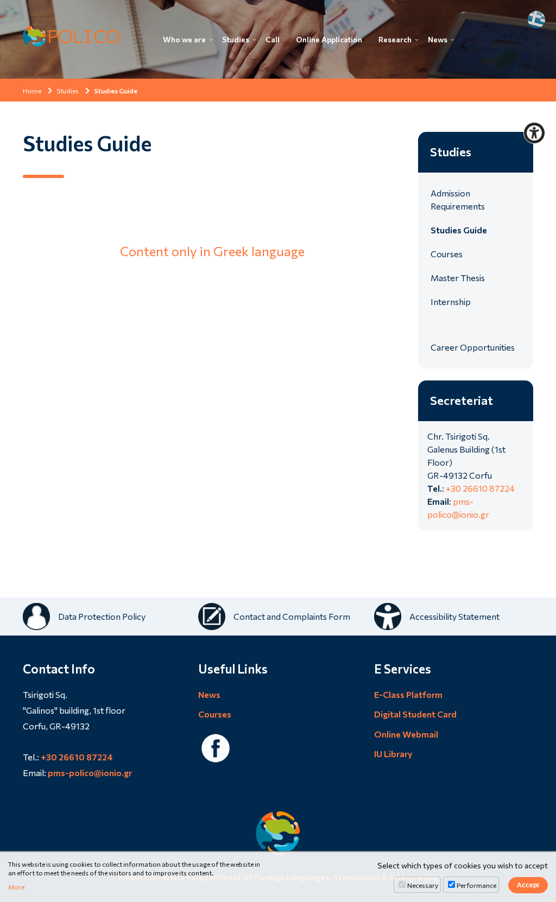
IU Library (393, 753)
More (16, 887)
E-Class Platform (408, 694)
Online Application (329, 39)
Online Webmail (406, 734)
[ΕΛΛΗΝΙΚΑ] (536, 19)
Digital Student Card (415, 714)
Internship (451, 301)
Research (395, 39)
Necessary (422, 885)
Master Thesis (458, 277)
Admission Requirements (458, 199)
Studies (235, 39)
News (437, 39)
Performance (476, 885)
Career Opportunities (473, 347)
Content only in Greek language (212, 251)
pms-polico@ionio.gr (90, 772)
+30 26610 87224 (480, 488)
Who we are (184, 39)
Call (273, 39)
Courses (447, 254)
